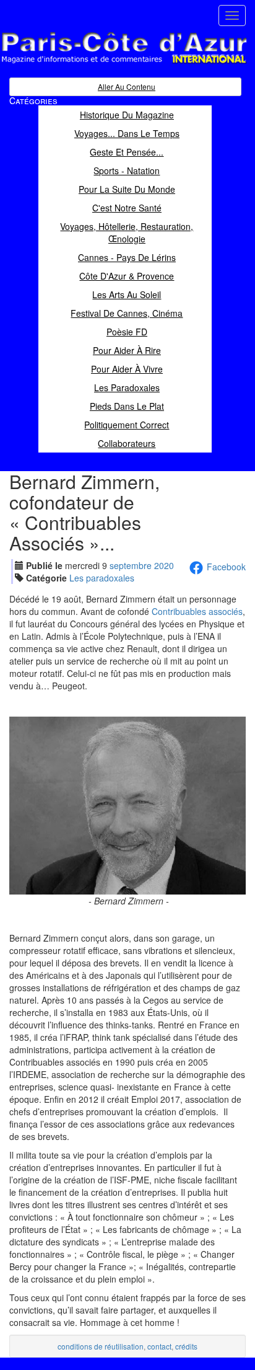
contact (159, 1346)
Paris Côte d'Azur (96, 64)
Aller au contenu (126, 86)
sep (131, 565)
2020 (164, 565)
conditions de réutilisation (101, 1346)
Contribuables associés (197, 611)
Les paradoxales (101, 578)
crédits (186, 1346)
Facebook (226, 566)
